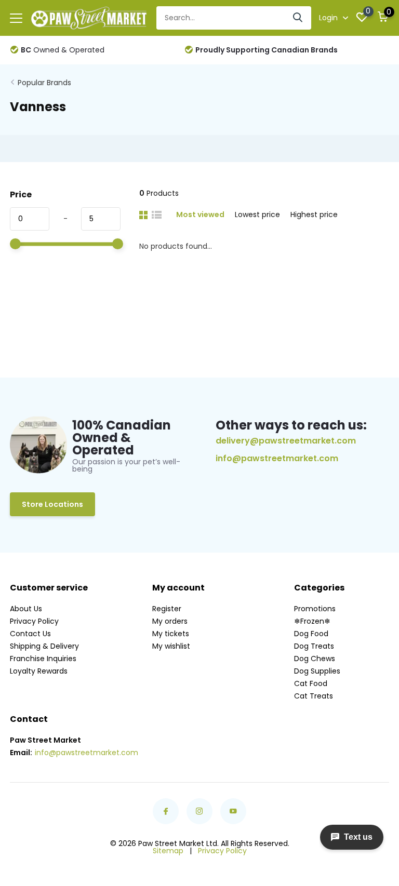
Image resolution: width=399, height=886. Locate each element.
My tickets (170, 633)
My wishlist (171, 646)
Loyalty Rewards (39, 671)
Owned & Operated (62, 50)
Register (166, 608)
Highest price (314, 214)
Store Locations (52, 504)
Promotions (315, 608)
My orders (170, 621)
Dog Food (311, 633)
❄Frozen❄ (312, 621)
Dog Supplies (317, 671)
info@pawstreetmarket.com (277, 458)
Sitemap (168, 850)
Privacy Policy (34, 621)
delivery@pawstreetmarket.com (286, 441)
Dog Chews (314, 658)
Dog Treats (314, 646)
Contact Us (30, 633)
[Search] (298, 18)
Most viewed (200, 214)
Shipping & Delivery (44, 646)
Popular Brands (44, 82)
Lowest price (257, 214)
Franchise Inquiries (43, 658)
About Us (26, 608)
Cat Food (310, 683)
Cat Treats (313, 696)
